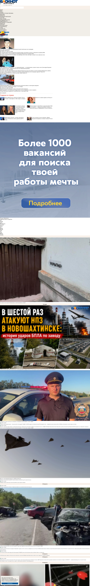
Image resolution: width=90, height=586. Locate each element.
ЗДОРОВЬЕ (2, 14)
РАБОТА (7, 32)
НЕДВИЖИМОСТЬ (3, 21)
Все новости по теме (4, 51)
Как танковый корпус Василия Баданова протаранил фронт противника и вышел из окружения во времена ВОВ (22, 52)
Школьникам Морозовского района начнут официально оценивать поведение (37, 555)
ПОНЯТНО (9, 583)
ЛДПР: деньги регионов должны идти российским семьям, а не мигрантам (32, 552)
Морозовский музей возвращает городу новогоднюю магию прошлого (14, 88)
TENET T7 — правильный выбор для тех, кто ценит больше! (76, 559)
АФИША (1, 12)
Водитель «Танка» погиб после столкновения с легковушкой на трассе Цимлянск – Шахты (16, 421)
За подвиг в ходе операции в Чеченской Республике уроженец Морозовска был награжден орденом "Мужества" (22, 71)
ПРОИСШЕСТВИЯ (3, 25)
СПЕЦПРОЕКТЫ (3, 26)
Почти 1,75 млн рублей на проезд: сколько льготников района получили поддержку (42, 369)
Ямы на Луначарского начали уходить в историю (68, 424)
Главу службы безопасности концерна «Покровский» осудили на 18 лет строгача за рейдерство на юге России (20, 548)
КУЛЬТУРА (2, 17)
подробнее (10, 219)
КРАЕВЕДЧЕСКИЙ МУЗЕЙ (5, 16)
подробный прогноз (4, 219)
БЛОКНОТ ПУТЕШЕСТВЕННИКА (6, 13)
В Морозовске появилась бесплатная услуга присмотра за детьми (12, 555)
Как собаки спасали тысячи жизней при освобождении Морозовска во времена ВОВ (17, 53)
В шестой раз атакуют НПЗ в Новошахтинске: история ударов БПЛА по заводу (14, 369)
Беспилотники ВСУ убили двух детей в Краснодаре (10, 552)
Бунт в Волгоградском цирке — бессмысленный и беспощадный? (12, 424)
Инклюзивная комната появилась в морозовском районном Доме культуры (51, 548)
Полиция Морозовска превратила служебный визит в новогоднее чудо (14, 91)
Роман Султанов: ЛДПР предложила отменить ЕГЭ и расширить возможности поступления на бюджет (48, 559)
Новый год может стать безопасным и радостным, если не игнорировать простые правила (18, 89)
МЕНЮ (1, 9)
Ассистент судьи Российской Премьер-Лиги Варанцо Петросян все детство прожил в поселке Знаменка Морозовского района (25, 70)
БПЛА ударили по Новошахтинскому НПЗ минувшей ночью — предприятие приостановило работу (43, 424)
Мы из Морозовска (3, 55)
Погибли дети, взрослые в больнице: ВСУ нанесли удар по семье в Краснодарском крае (16, 559)
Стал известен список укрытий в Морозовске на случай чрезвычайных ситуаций (12, 302)
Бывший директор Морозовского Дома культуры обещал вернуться (13, 72)
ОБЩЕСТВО (2, 23)
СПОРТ (1, 27)
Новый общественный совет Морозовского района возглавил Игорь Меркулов (60, 426)
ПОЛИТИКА (2, 24)
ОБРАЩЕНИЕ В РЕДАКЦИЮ (6, 22)
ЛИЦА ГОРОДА (3, 18)
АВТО (1, 11)
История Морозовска (4, 37)
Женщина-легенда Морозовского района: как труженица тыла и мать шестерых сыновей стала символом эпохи (22, 54)
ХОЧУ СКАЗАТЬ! (3, 30)
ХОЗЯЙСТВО (2, 28)
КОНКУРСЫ (2, 15)
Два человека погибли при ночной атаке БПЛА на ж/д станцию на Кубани (13, 482)
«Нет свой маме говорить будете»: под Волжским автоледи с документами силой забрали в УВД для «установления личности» (22, 426)
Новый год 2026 (3, 74)
